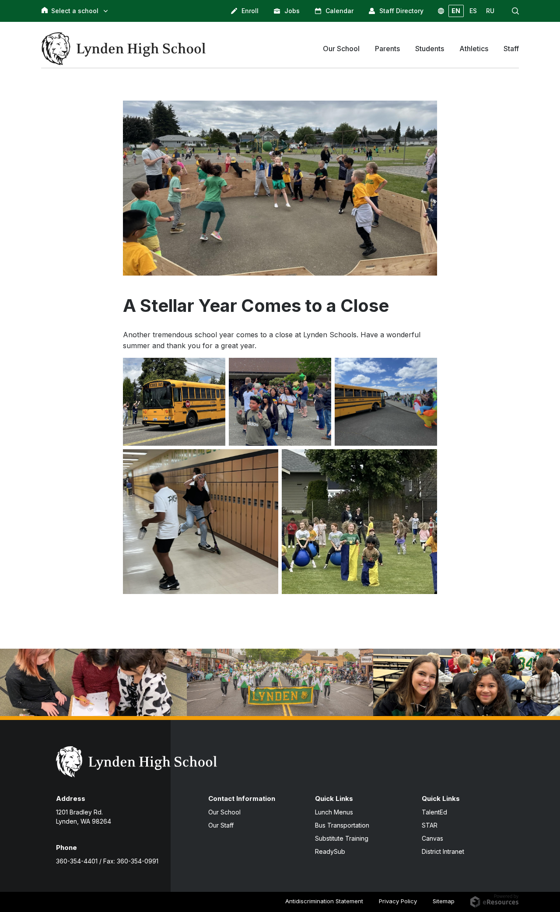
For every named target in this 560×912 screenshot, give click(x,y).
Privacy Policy (398, 901)
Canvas (432, 838)
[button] (515, 11)
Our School (224, 812)
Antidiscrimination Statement (324, 901)
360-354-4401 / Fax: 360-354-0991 (107, 861)
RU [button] (490, 10)
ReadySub (330, 851)
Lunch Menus (334, 812)
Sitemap (444, 901)
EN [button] (456, 10)
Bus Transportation (342, 825)
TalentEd (434, 812)
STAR (430, 825)
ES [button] (473, 10)
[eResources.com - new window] (494, 900)
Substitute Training (341, 838)
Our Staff (221, 825)
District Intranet (443, 851)
